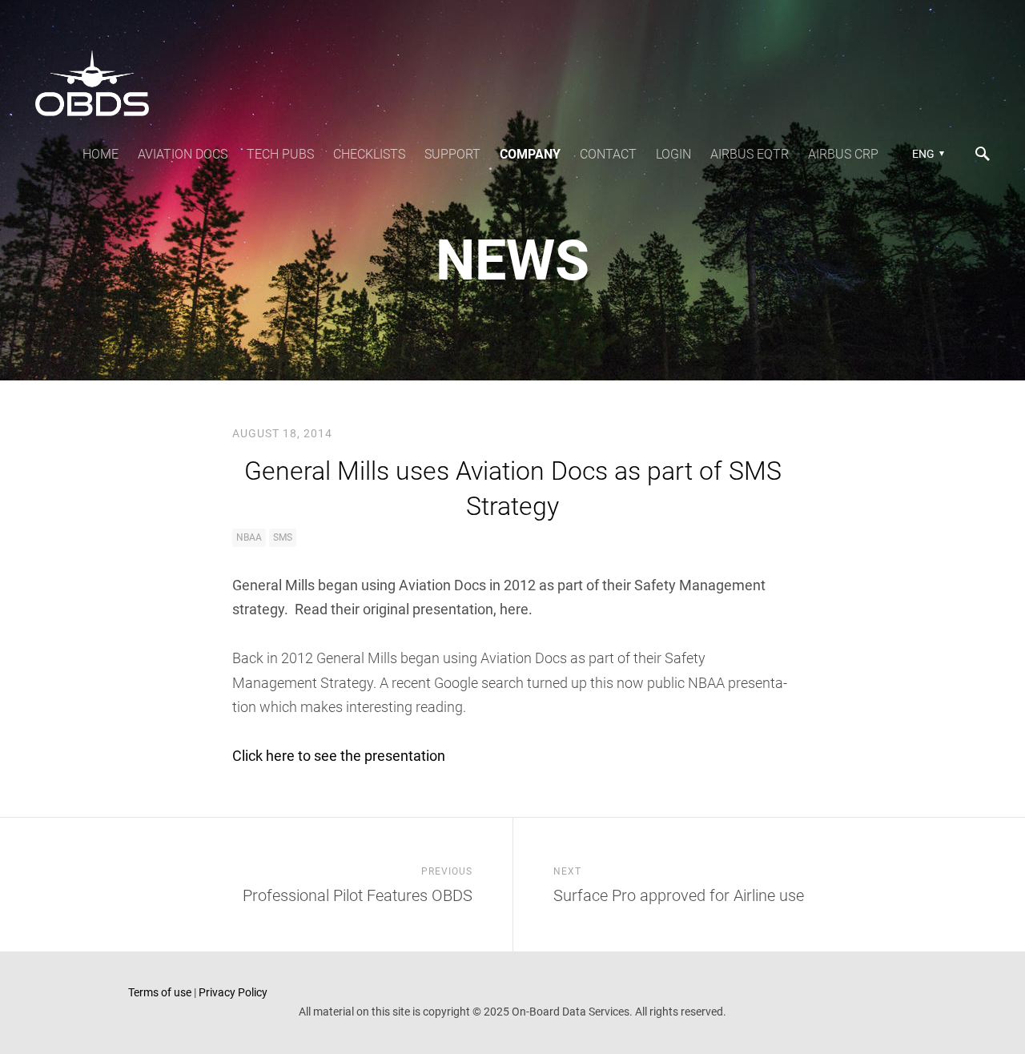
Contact (608, 154)
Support (452, 154)
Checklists (369, 154)
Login (673, 154)
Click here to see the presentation (338, 755)
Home (100, 154)
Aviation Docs (182, 154)
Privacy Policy (233, 992)
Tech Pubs (280, 154)
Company (530, 154)
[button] (926, 153)
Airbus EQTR (749, 154)
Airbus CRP (843, 154)
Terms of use (159, 992)
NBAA (249, 537)
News (512, 260)
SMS (282, 537)
